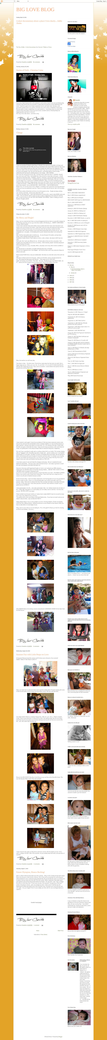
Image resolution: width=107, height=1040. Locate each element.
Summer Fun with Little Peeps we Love (32, 654)
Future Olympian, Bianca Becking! (30, 872)
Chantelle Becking (71, 41)
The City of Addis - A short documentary (26, 47)
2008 (70, 279)
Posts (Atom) (44, 934)
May (72, 267)
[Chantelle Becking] (69, 44)
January (73, 273)
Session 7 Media (42, 47)
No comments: (37, 62)
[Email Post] (43, 62)
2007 (70, 282)
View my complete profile (74, 124)
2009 (70, 277)
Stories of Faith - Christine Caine (29, 70)
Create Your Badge (71, 46)
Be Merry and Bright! (25, 218)
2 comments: (36, 646)
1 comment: (37, 925)
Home (37, 930)
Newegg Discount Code (73, 183)
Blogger (60, 1036)
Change (19, 132)
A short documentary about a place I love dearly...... (77, 269)
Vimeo (49, 47)
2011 (70, 265)
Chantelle (77, 100)
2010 (70, 275)
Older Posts (61, 930)
